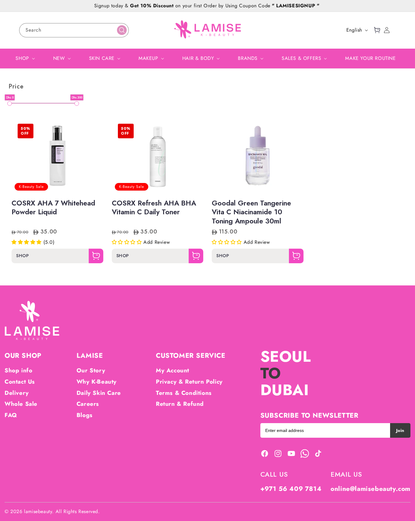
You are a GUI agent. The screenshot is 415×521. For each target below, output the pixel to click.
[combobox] (74, 30)
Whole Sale (21, 404)
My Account (172, 370)
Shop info (18, 370)
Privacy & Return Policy (189, 382)
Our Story (91, 370)
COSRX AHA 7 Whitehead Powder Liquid (53, 208)
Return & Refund (180, 404)
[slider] (9, 103)
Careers (88, 404)
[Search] (122, 30)
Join (400, 430)
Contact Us (20, 382)
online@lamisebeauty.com (370, 488)
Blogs (85, 415)
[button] (377, 30)
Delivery (17, 393)
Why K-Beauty (97, 382)
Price (16, 87)
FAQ (11, 415)
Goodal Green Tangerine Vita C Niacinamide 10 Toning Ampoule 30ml (251, 212)
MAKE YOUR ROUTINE (370, 58)
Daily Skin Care (99, 393)
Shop (22, 256)
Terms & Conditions (184, 393)
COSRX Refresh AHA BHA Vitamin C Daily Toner (154, 208)
